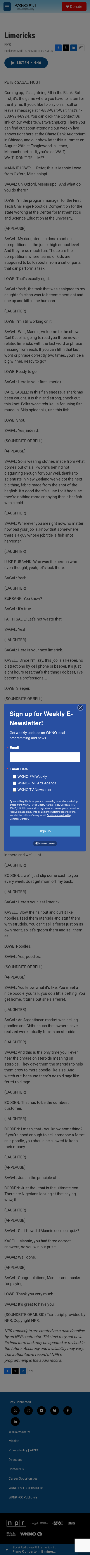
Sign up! (45, 830)
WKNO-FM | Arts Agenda (36, 782)
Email (14, 747)
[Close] (81, 707)
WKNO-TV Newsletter (34, 789)
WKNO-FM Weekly (32, 776)
